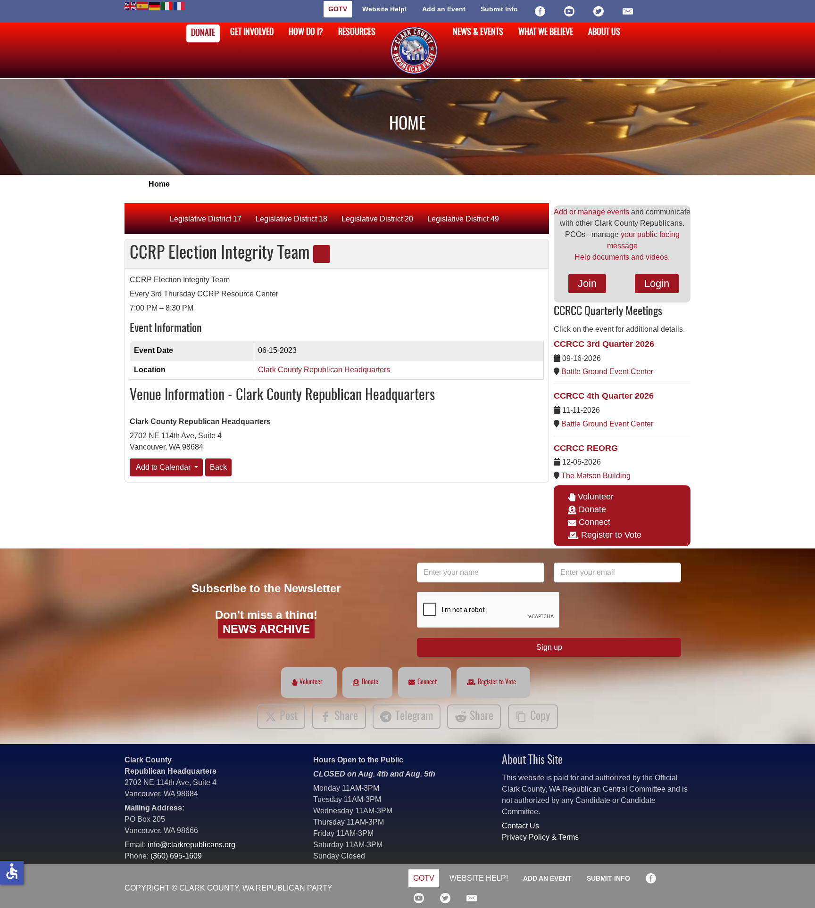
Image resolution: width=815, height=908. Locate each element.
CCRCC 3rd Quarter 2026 (604, 344)
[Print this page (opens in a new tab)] (321, 254)
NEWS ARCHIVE (266, 628)
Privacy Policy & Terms (540, 837)
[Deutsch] (155, 5)
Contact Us (520, 826)
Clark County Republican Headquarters (324, 370)
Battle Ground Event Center (607, 372)
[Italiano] (167, 5)
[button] (794, 887)
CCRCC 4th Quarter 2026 (604, 396)
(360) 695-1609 (176, 856)
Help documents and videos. (622, 257)
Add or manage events (591, 212)
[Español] (143, 5)
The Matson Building (596, 476)
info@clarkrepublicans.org (191, 845)
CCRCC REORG (586, 448)
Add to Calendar (163, 467)
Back (218, 467)
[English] (131, 5)
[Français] (180, 5)
